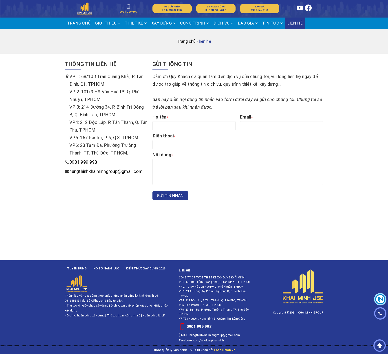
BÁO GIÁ (246, 23)
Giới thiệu (106, 23)
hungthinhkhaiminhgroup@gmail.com (106, 171)
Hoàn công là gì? (154, 315)
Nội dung (162, 154)
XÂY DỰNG (162, 23)
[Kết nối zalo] (380, 299)
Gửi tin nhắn (170, 195)
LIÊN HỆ (295, 23)
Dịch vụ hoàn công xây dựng (86, 315)
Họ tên (160, 117)
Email (246, 117)
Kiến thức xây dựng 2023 (145, 268)
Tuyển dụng (77, 268)
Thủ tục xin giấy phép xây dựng (88, 305)
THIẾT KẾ (134, 23)
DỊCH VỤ (222, 23)
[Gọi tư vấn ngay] (380, 313)
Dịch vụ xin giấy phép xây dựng (131, 305)
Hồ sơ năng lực (106, 268)
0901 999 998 (83, 162)
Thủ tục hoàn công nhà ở (124, 315)
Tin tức (271, 23)
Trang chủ (79, 23)
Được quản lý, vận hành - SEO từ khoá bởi (194, 350)
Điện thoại (163, 136)
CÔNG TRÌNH (193, 23)
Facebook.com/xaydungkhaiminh (201, 340)
